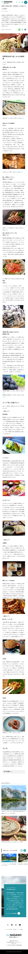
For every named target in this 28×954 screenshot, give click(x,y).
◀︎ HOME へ (7, 771)
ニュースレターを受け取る (11, 913)
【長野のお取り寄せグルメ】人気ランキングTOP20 (12, 842)
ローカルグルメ (4, 11)
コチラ (22, 118)
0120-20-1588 (13, 943)
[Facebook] (12, 925)
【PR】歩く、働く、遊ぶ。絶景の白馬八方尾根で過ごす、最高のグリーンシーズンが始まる (13, 812)
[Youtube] (20, 925)
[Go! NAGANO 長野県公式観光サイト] (7, 2)
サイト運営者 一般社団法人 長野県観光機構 (14, 945)
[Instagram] (16, 925)
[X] (8, 925)
